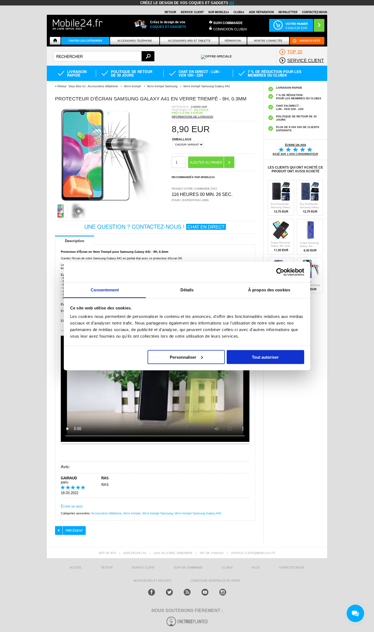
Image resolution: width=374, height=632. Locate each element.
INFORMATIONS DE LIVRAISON (192, 116)
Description (74, 240)
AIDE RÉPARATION (261, 12)
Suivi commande (228, 22)
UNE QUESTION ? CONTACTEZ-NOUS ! (154, 226)
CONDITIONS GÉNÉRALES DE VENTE (215, 580)
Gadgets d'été (309, 40)
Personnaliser (183, 357)
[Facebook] (151, 592)
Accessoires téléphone (106, 513)
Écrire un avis (72, 506)
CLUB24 (227, 567)
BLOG (256, 567)
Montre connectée (268, 40)
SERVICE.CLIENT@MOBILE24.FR (253, 553)
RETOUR (170, 12)
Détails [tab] (187, 290)
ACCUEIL (76, 567)
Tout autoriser (265, 357)
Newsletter (287, 12)
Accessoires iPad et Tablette (189, 40)
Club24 (239, 12)
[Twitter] (169, 592)
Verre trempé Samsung (157, 513)
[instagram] (222, 592)
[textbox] (103, 56)
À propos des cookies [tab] (269, 290)
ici (231, 3)
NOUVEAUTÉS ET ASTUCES (152, 580)
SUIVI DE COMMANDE (188, 567)
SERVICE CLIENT (192, 12)
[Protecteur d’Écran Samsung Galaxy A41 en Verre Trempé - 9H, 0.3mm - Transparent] (104, 202)
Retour (62, 86)
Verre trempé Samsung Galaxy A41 (197, 513)
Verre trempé (131, 513)
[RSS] (187, 592)
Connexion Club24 (230, 29)
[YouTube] (205, 592)
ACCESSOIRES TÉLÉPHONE (134, 40)
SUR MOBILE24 (218, 12)
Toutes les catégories (85, 40)
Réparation (233, 40)
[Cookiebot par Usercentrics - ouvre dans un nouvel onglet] (280, 272)
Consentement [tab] (105, 290)
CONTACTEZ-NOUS (314, 12)
